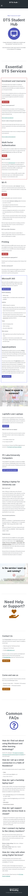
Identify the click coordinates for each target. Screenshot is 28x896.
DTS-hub (13, 2)
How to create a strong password (8, 136)
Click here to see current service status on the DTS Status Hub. (14, 579)
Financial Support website (8, 804)
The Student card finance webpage (14, 447)
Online (4, 772)
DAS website (5, 802)
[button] (5, 102)
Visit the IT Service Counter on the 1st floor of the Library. (14, 401)
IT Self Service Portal (15, 646)
